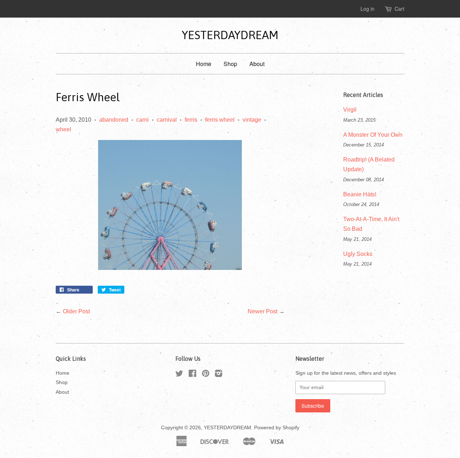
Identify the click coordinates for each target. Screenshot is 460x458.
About (256, 64)
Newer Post (262, 311)
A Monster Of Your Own (372, 135)
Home (203, 64)
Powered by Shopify (276, 427)
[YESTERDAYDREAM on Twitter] (179, 375)
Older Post (76, 311)
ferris (191, 120)
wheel (63, 129)
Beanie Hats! (359, 194)
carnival (167, 120)
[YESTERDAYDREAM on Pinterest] (206, 375)
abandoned (113, 120)
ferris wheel (220, 120)
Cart (399, 8)
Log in (367, 8)
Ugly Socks (357, 254)
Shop (230, 64)
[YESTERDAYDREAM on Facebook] (192, 375)
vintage (252, 120)
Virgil (349, 110)
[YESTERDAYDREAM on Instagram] (218, 375)
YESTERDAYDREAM (230, 35)
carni (142, 120)
